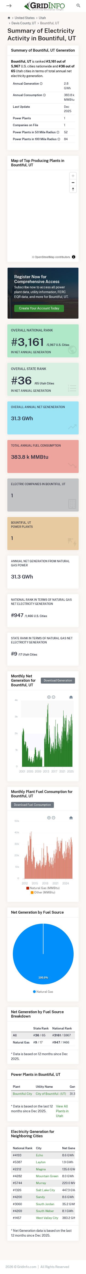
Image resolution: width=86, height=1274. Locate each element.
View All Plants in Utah (62, 1111)
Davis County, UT (23, 23)
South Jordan (45, 1204)
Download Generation (58, 680)
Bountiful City (22, 1094)
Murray (41, 1183)
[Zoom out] (73, 182)
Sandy (40, 1197)
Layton (41, 1162)
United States (25, 18)
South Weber (45, 1211)
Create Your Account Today (39, 308)
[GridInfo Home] (44, 6)
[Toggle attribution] (73, 257)
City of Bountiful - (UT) (51, 1094)
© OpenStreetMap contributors (51, 257)
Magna (41, 1169)
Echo (39, 1155)
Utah (42, 18)
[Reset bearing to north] (73, 189)
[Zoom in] (73, 175)
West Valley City (47, 1218)
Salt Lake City (45, 1190)
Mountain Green (47, 1176)
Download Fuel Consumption (32, 805)
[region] (43, 216)
